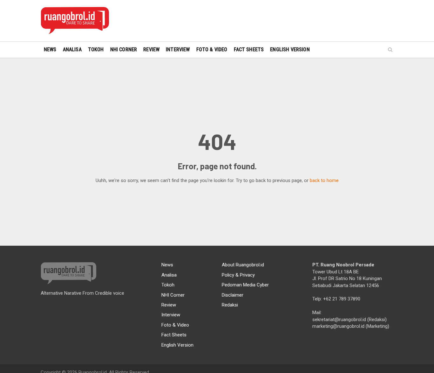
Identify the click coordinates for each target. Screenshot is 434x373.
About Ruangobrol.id (243, 265)
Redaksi (230, 305)
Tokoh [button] (96, 49)
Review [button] (151, 49)
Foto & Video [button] (211, 49)
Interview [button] (178, 49)
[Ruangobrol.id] (75, 20)
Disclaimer (232, 295)
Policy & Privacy (238, 275)
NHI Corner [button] (123, 49)
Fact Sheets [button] (249, 49)
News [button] (50, 49)
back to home (324, 180)
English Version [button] (289, 49)
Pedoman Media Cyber (245, 285)
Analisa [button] (72, 49)
